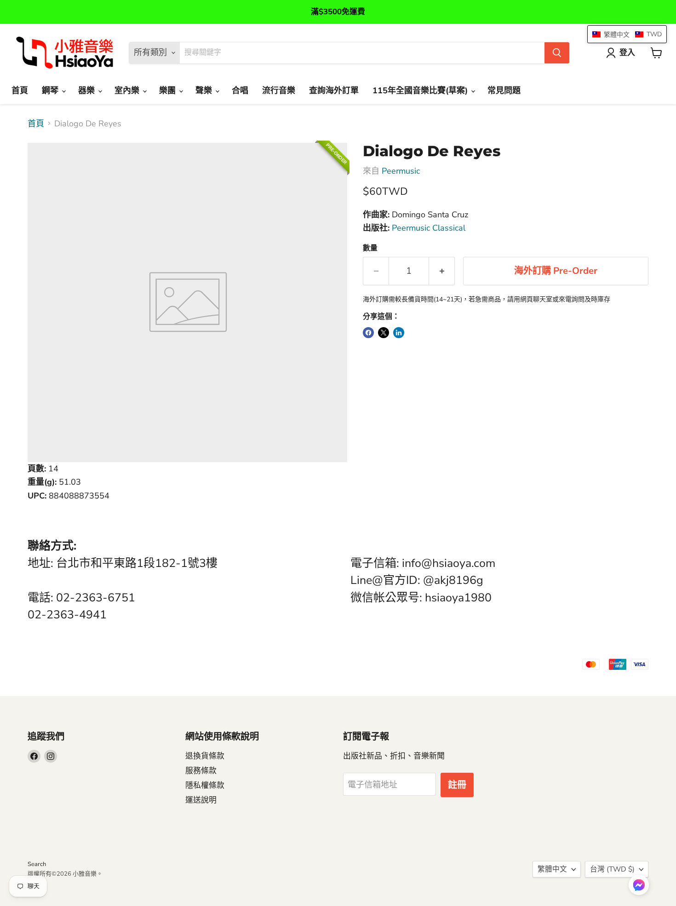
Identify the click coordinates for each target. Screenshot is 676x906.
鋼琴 (51, 90)
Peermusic (401, 170)
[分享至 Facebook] (368, 332)
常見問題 (504, 90)
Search (37, 864)
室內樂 (128, 90)
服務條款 (201, 770)
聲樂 (204, 90)
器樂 (87, 90)
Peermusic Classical (428, 227)
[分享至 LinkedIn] (398, 332)
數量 (370, 248)
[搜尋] (556, 52)
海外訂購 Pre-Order (555, 271)
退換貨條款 (204, 756)
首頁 (19, 90)
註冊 (457, 785)
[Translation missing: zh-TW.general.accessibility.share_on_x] (383, 332)
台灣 (612, 869)
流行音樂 (278, 90)
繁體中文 (552, 869)
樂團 (168, 90)
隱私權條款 (204, 785)
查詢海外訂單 (334, 90)
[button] (639, 886)
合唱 (240, 90)
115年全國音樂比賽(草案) (421, 90)
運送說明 (201, 800)
